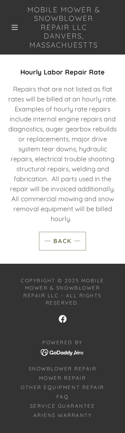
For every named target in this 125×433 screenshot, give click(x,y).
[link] (63, 27)
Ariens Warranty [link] (62, 415)
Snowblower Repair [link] (63, 368)
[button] (14, 27)
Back (62, 241)
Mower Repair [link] (62, 378)
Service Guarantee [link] (62, 406)
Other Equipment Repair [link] (62, 387)
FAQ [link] (62, 396)
